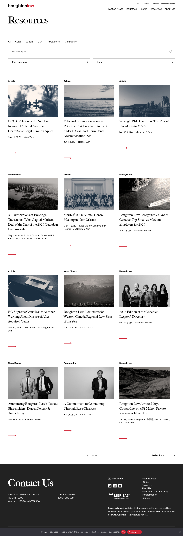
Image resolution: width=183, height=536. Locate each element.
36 (92, 455)
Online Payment (168, 4)
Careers (155, 4)
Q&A (40, 41)
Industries (131, 8)
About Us (170, 8)
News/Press (54, 41)
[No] (179, 532)
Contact (145, 4)
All (9, 41)
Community (70, 41)
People (143, 8)
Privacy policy (134, 532)
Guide (18, 41)
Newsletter (117, 478)
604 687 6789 (67, 494)
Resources (156, 8)
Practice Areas (115, 8)
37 (96, 455)
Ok (123, 532)
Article (29, 41)
